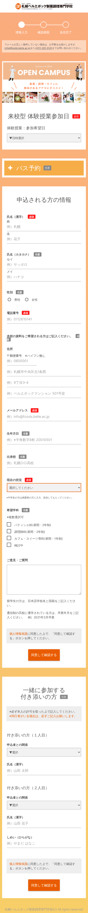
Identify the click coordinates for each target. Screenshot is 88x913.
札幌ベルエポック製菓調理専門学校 (29, 909)
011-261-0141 (44, 48)
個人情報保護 (18, 633)
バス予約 (33, 168)
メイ (10, 271)
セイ (10, 259)
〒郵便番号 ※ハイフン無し (26, 355)
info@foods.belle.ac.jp (17, 48)
